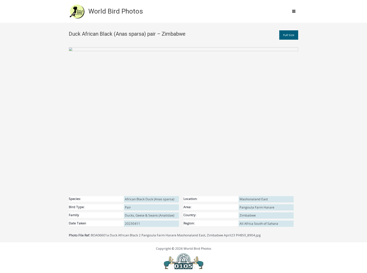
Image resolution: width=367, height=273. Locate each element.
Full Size (288, 35)
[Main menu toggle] (294, 11)
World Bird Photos (115, 11)
